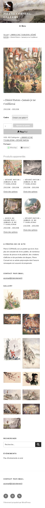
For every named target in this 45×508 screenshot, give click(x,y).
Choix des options (10, 192)
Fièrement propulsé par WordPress (17, 502)
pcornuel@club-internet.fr (12, 278)
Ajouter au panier (23, 125)
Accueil (6, 35)
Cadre (6, 117)
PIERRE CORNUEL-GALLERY (18, 15)
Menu (24, 26)
